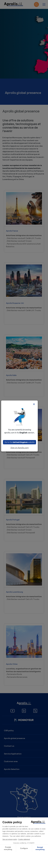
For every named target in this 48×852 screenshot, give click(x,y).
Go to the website (19, 442)
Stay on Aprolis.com (19, 447)
